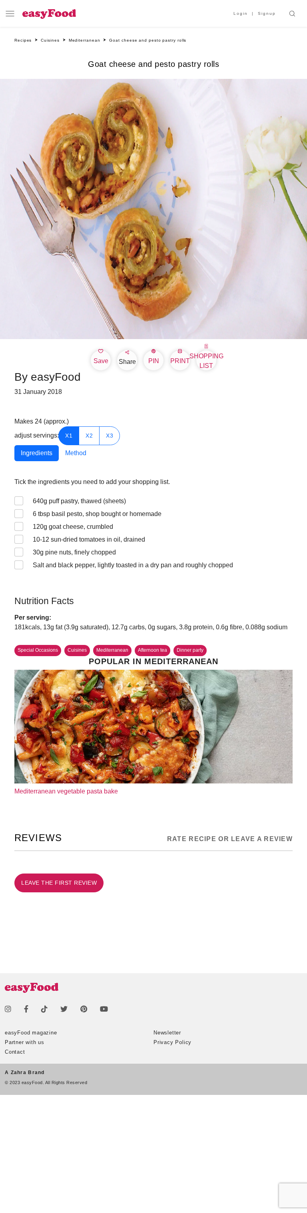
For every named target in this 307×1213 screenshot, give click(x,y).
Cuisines (77, 650)
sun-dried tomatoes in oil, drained (89, 539)
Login (240, 13)
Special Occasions (38, 650)
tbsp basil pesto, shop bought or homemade (97, 513)
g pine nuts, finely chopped (74, 552)
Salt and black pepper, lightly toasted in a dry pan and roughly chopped (133, 565)
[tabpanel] (153, 532)
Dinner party (190, 650)
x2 (89, 435)
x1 (68, 435)
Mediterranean (112, 650)
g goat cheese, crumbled (73, 526)
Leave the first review (59, 883)
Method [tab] (75, 453)
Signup (267, 13)
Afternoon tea (152, 650)
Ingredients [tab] (36, 453)
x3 (109, 435)
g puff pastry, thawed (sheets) (79, 501)
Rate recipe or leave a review (230, 838)
